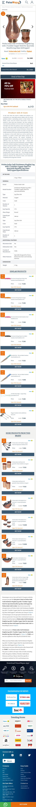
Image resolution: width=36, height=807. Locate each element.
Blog (3, 770)
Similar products (18, 271)
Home (22, 768)
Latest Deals (23, 776)
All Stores (22, 770)
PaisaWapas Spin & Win (7, 799)
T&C (3, 65)
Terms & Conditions (6, 778)
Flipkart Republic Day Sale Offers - (8, 794)
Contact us (24, 783)
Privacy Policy (5, 776)
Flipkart (29, 51)
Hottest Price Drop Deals (25, 778)
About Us (4, 768)
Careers (22, 774)
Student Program (24, 780)
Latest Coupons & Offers (26, 772)
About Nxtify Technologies (8, 780)
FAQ (3, 772)
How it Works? (5, 774)
